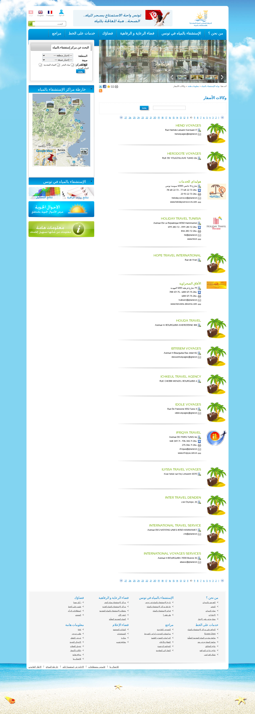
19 (159, 117)
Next (221, 77)
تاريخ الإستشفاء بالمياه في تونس (158, 602)
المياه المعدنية (50, 65)
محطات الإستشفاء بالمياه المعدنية (112, 611)
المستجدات (121, 634)
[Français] (50, 16)
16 (170, 117)
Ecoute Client (210, 634)
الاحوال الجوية (75, 642)
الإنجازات (212, 615)
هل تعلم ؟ (167, 615)
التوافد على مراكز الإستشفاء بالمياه (202, 630)
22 (147, 117)
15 (174, 117)
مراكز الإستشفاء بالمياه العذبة (114, 607)
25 (134, 117)
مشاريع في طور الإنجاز (207, 619)
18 (163, 117)
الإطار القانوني (34, 667)
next (121, 117)
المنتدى (78, 615)
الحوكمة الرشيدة (164, 646)
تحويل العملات (75, 646)
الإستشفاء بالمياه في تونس (64, 181)
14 (177, 117)
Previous (173, 77)
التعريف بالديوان (209, 602)
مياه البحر (66, 65)
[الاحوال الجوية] (61, 219)
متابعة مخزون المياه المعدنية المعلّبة (201, 638)
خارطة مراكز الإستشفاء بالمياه (62, 89)
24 (138, 117)
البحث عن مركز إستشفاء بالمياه (71, 47)
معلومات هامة (193, 86)
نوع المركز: (81, 64)
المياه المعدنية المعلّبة (117, 619)
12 (184, 117)
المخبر (213, 607)
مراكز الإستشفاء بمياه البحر (115, 602)
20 (154, 117)
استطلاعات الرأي (74, 611)
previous (222, 117)
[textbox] (169, 108)
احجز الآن (122, 615)
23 (142, 117)
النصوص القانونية (164, 630)
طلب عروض (76, 634)
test (79, 630)
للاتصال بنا (77, 659)
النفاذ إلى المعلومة (163, 650)
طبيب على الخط (74, 607)
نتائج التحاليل (210, 646)
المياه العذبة (83, 68)
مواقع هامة (77, 655)
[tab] (61, 89)
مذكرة (123, 638)
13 (181, 117)
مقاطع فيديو (121, 642)
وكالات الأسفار (75, 650)
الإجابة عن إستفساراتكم (73, 667)
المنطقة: (82, 55)
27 (126, 117)
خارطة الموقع (52, 667)
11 (187, 117)
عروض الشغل (76, 638)
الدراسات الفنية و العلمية (161, 638)
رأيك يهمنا (77, 602)
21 (151, 117)
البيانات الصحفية (119, 630)
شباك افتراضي (210, 655)
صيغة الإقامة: (83, 60)
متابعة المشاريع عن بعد (207, 642)
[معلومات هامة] (61, 239)
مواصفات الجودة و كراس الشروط (157, 634)
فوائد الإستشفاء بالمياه (162, 611)
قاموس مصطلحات (96, 667)
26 (130, 117)
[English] (40, 16)
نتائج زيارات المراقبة (208, 650)
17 (166, 117)
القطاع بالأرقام (165, 642)
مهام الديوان (211, 611)
